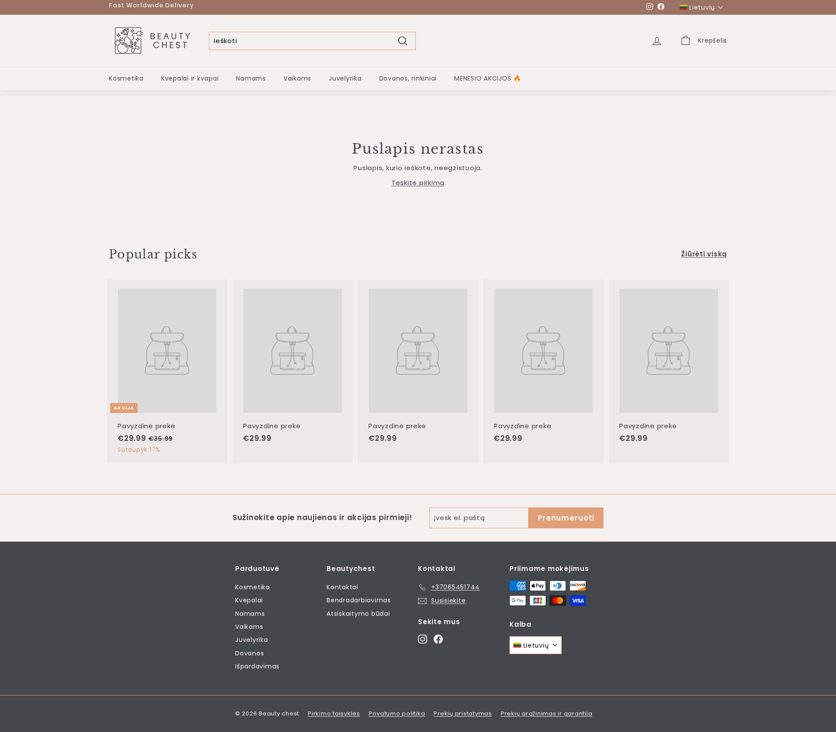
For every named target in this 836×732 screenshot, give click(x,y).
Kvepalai (249, 600)
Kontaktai (342, 587)
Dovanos (249, 653)
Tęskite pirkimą (418, 182)
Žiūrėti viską (704, 254)
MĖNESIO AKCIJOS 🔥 (487, 78)
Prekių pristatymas (463, 713)
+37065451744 (176, 7)
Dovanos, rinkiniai (408, 78)
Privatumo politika (397, 713)
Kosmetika (126, 78)
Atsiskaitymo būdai (358, 613)
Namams (251, 78)
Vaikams (297, 78)
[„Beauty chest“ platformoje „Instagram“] (422, 639)
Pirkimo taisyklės (334, 713)
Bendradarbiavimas (359, 600)
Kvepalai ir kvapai (190, 78)
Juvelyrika (345, 78)
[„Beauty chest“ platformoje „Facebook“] (438, 639)
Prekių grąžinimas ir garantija (547, 713)
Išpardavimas (257, 666)
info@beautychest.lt (243, 7)
